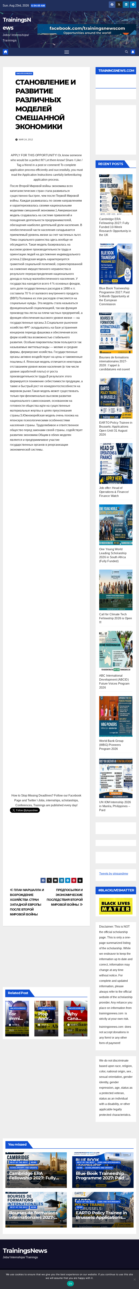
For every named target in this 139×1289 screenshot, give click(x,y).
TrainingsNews (25, 1250)
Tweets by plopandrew (113, 873)
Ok (70, 1283)
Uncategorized (24, 73)
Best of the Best (19, 1162)
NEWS (33, 1162)
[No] (134, 1279)
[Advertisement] (46, 623)
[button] (126, 51)
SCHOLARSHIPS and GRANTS (23, 1168)
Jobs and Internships (109, 1162)
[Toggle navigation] (66, 52)
